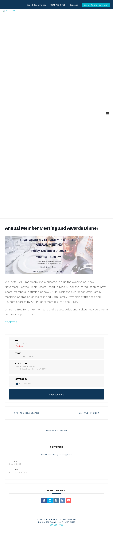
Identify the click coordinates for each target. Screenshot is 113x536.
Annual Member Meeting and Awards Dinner (56, 455)
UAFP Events (25, 384)
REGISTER (11, 322)
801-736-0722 (56, 525)
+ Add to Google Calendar (26, 413)
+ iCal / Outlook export (88, 413)
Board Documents (36, 5)
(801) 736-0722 (57, 5)
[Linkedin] (56, 500)
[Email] (68, 500)
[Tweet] (50, 500)
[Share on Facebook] (44, 500)
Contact (73, 5)
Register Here (56, 394)
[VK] (62, 500)
